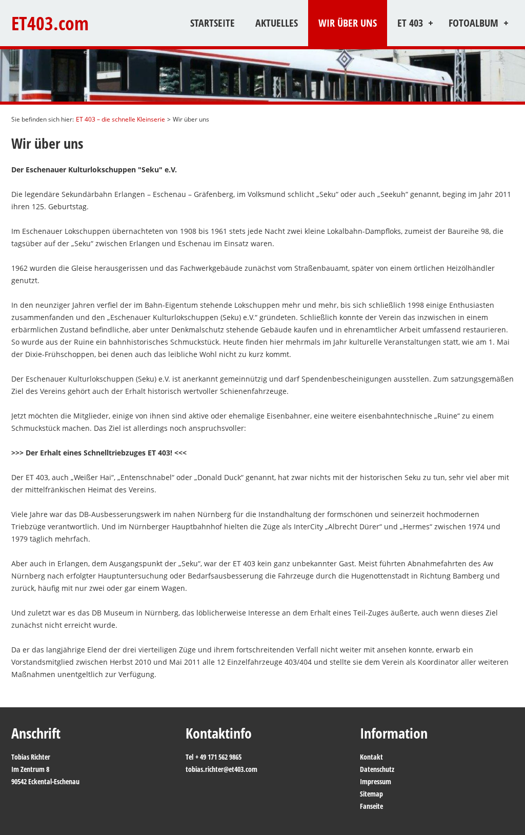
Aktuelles (276, 23)
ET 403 (410, 23)
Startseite (212, 23)
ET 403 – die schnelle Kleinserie (120, 119)
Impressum (375, 781)
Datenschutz (377, 769)
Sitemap (371, 794)
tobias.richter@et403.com (221, 769)
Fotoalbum (473, 23)
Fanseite (371, 806)
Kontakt (371, 757)
